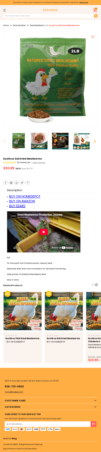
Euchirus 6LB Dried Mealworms (63, 338)
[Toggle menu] (5, 10)
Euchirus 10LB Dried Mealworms (22, 338)
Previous (5, 141)
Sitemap (38, 444)
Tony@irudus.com (14, 391)
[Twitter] (22, 182)
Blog (14, 438)
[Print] (16, 182)
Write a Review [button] (39, 162)
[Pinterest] (27, 182)
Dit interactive (31, 448)
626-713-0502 (14, 386)
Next (94, 141)
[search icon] (95, 16)
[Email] (11, 182)
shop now (83, 2)
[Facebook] (5, 182)
